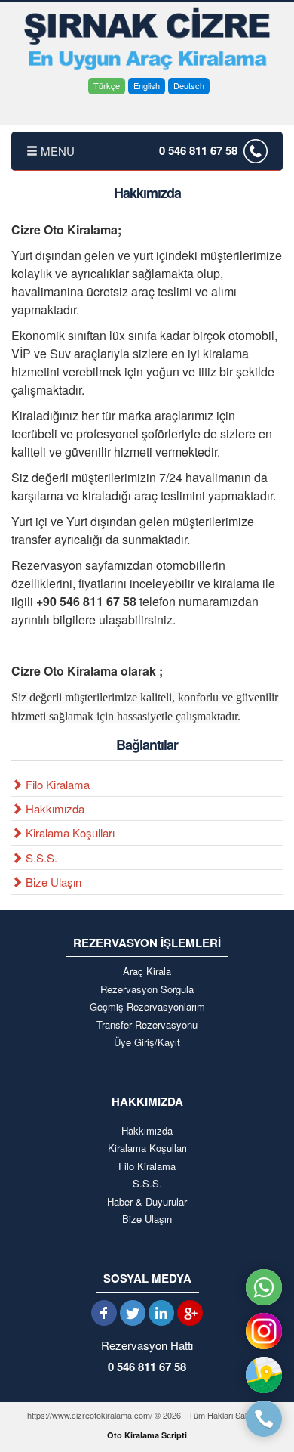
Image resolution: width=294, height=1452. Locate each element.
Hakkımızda (53, 808)
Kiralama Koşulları (69, 833)
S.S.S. (40, 857)
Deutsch (188, 85)
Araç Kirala (147, 971)
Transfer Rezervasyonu (147, 1025)
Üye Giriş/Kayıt (147, 1042)
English (146, 85)
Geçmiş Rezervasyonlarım (147, 1007)
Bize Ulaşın (52, 882)
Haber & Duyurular (147, 1202)
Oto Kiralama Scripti (147, 1435)
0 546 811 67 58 (198, 150)
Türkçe (106, 85)
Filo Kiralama (56, 784)
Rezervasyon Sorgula (147, 989)
